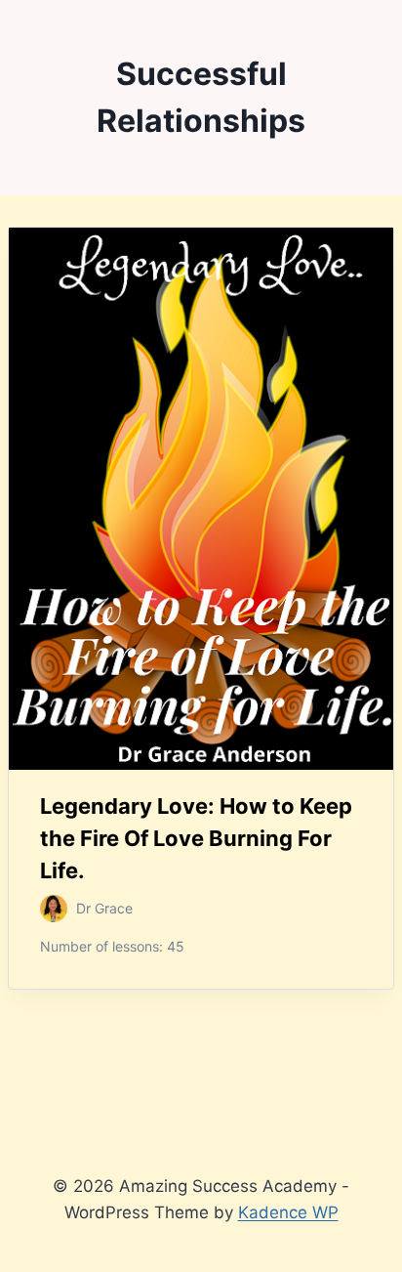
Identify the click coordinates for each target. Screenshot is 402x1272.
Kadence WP (288, 1212)
